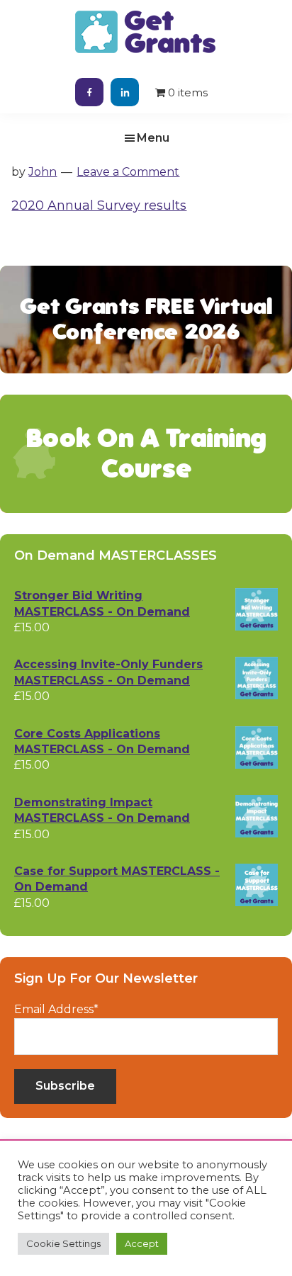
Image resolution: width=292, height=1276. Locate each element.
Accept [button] (142, 1243)
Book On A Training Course (146, 453)
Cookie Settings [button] (63, 1243)
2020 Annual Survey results (98, 205)
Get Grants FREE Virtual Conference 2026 (146, 319)
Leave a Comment (128, 172)
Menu (153, 138)
